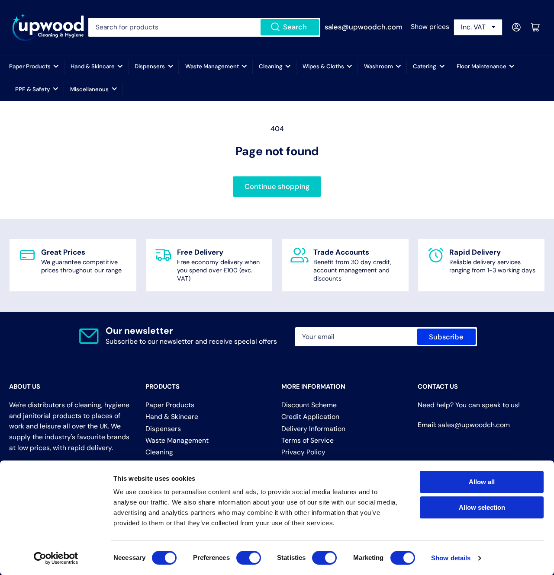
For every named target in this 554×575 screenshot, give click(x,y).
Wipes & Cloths (323, 66)
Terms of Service (307, 440)
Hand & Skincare (93, 66)
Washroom (378, 66)
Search (295, 27)
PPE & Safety (32, 89)
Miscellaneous (89, 89)
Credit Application (310, 416)
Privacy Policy (303, 452)
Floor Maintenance (481, 66)
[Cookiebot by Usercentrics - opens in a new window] (56, 558)
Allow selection (482, 507)
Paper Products (30, 66)
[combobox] (204, 27)
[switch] (248, 558)
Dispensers (150, 66)
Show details (450, 558)
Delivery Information (313, 428)
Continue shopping (277, 186)
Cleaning (271, 66)
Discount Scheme (309, 404)
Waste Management (212, 66)
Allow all (482, 482)
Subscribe (446, 337)
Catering (424, 66)
